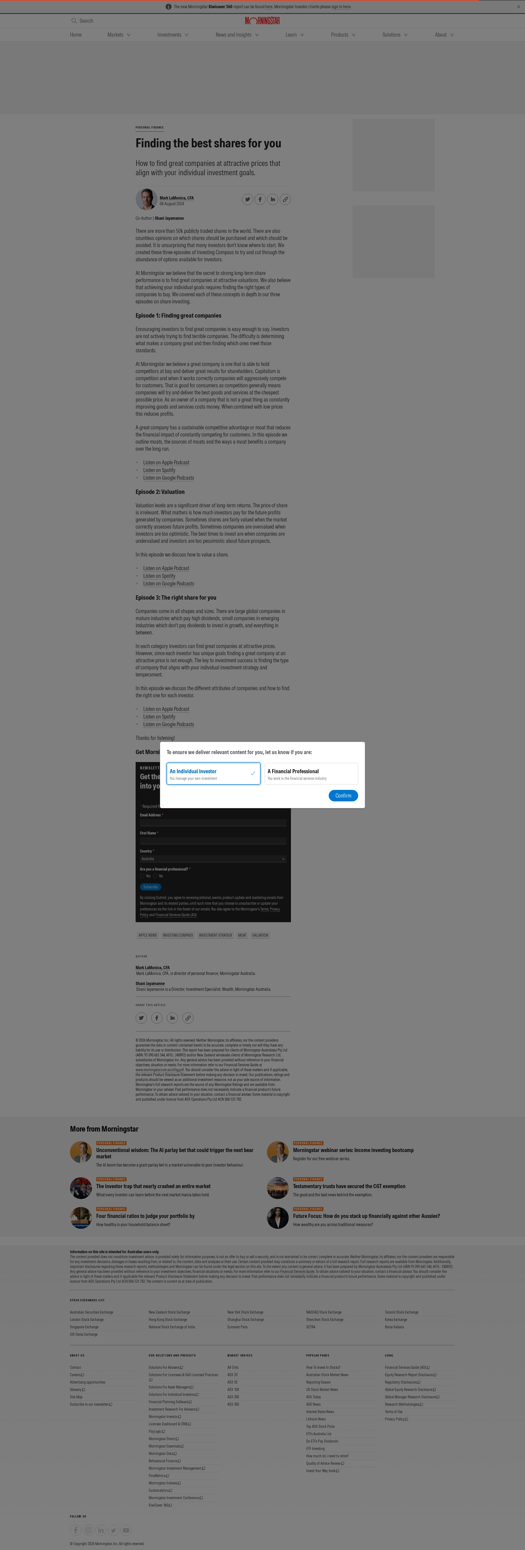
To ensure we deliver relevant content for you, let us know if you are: (239, 752)
